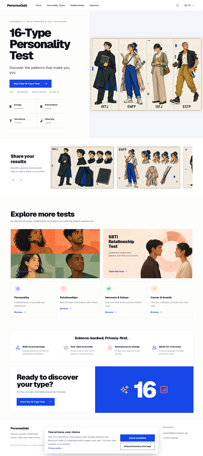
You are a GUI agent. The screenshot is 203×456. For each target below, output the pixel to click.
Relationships (77, 5)
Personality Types (56, 5)
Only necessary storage (137, 446)
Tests (38, 5)
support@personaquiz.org (175, 433)
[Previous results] (13, 180)
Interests (94, 5)
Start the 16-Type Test (27, 83)
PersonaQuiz (17, 5)
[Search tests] (177, 5)
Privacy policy (55, 448)
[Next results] (21, 180)
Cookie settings (170, 437)
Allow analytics (137, 438)
